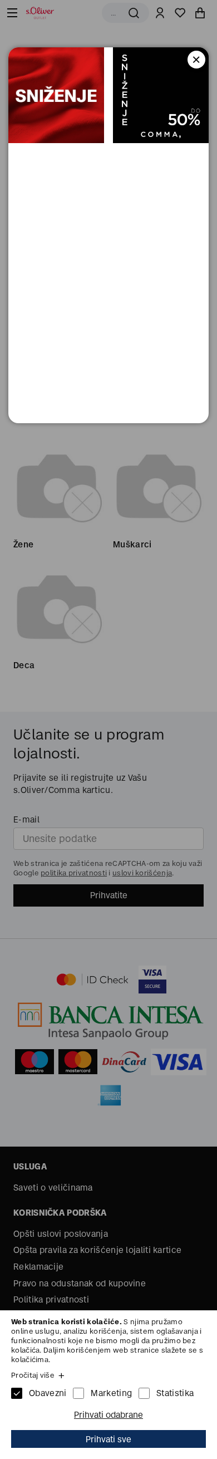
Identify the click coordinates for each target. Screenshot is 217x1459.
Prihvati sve (108, 1439)
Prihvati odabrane (108, 1414)
